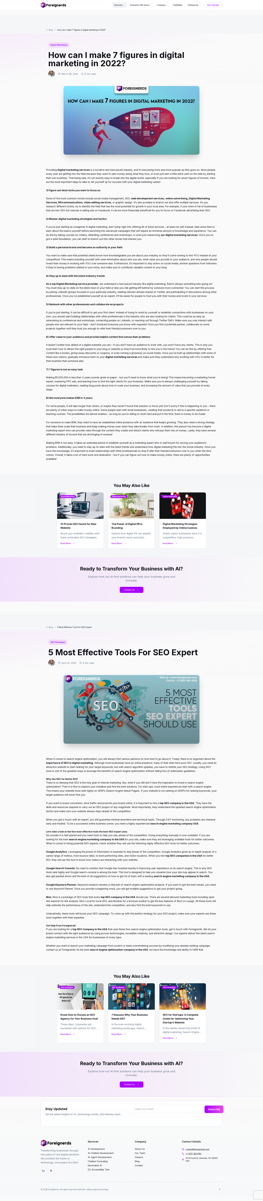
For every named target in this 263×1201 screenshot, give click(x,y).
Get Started (213, 5)
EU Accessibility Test (98, 1169)
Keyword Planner (63, 888)
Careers (139, 1157)
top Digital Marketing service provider (75, 283)
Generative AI (95, 1165)
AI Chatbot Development (101, 1153)
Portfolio (177, 5)
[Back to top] (219, 1189)
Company (161, 5)
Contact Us (129, 590)
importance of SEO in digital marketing (69, 762)
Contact (139, 1165)
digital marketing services (181, 235)
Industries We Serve (139, 5)
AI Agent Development (100, 1157)
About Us (140, 1149)
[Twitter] (51, 1170)
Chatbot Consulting (98, 1161)
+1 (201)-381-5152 (193, 1154)
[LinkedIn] (43, 1170)
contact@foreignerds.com (197, 1149)
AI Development (96, 1149)
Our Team (140, 1153)
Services (118, 5)
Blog (51, 30)
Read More (65, 543)
